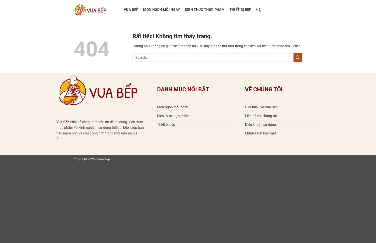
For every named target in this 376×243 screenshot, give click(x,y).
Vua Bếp (131, 10)
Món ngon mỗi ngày (161, 10)
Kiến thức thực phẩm (205, 10)
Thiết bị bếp (241, 10)
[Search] (258, 9)
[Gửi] (298, 57)
